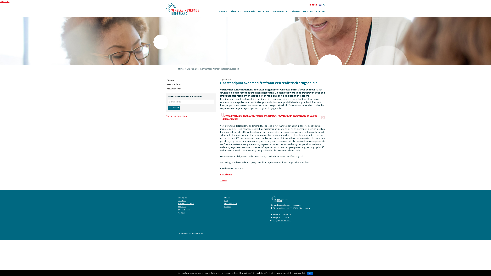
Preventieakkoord (186, 204)
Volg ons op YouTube (282, 220)
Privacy (227, 207)
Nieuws (296, 11)
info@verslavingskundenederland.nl (288, 205)
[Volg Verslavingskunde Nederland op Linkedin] (310, 4)
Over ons (222, 11)
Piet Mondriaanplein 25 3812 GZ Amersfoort (291, 208)
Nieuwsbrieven (174, 88)
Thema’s (236, 11)
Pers (226, 200)
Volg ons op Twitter (281, 217)
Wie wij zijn (182, 197)
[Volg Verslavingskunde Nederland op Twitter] (316, 4)
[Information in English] (319, 5)
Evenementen (280, 11)
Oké (310, 273)
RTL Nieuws (226, 174)
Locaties (308, 11)
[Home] (182, 9)
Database (263, 11)
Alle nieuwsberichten (176, 116)
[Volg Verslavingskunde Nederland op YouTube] (313, 4)
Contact (320, 11)
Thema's (182, 200)
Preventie (249, 11)
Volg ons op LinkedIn (282, 214)
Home (181, 69)
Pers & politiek (174, 84)
